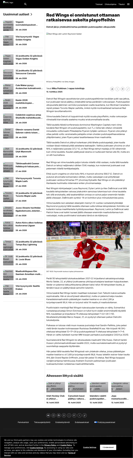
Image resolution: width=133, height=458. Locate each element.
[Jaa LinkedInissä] (123, 89)
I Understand (108, 447)
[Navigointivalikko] (128, 4)
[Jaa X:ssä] (117, 89)
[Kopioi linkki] (128, 89)
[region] (66, 447)
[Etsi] (25, 4)
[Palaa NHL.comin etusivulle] (12, 4)
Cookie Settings (36, 448)
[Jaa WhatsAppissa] (112, 89)
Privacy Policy (50, 445)
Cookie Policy (66, 445)
